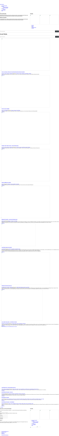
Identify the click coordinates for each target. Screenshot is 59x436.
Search (57, 36)
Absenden (1, 418)
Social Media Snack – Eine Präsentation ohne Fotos (9, 387)
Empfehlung (14, 403)
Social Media (26, 73)
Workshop (30, 73)
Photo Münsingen (21, 287)
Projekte (3, 8)
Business (3, 110)
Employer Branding (5, 7)
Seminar (20, 73)
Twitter (32, 403)
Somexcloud (23, 393)
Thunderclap (24, 323)
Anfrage (9, 403)
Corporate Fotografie (4, 5)
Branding (3, 6)
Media (15, 323)
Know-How (3, 73)
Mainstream (3, 323)
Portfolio (4, 9)
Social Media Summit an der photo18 (7, 247)
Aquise (11, 403)
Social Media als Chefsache (5, 397)
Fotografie (17, 73)
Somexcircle (20, 393)
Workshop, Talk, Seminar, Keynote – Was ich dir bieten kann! (10, 145)
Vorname (1, 415)
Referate (33, 26)
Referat (24, 287)
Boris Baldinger (2, 4)
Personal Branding (35, 422)
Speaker (26, 147)
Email (0, 411)
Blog (2, 10)
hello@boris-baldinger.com (5, 431)
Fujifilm (17, 287)
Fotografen (20, 403)
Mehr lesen (3, 111)
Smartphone (23, 73)
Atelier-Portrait (34, 424)
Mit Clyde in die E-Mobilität (5, 108)
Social (17, 323)
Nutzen (25, 403)
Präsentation (12, 393)
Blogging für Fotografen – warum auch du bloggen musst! (9, 219)
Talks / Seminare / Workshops (9, 73)
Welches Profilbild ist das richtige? (6, 182)
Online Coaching (34, 27)
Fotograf (17, 403)
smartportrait (3, 433)
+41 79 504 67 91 (4, 432)
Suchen (57, 31)
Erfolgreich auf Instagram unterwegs (7, 285)
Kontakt (33, 28)
